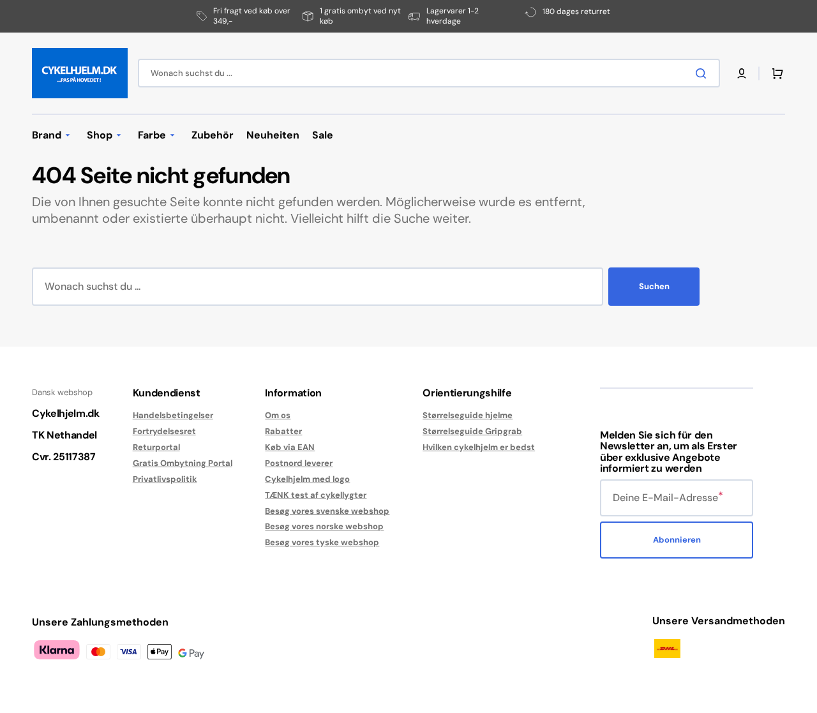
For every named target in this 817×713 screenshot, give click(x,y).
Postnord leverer (299, 463)
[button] (742, 73)
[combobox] (429, 73)
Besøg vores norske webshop (324, 526)
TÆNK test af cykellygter (315, 495)
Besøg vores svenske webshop (327, 511)
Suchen (654, 286)
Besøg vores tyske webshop (322, 542)
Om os (277, 415)
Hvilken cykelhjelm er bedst (479, 447)
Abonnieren (677, 539)
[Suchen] (703, 73)
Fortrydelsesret (164, 431)
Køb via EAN (290, 447)
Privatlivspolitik (165, 479)
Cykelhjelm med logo (307, 479)
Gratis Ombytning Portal (182, 463)
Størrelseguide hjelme (468, 415)
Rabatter (283, 431)
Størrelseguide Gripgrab (472, 431)
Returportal (156, 447)
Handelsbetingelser (173, 415)
